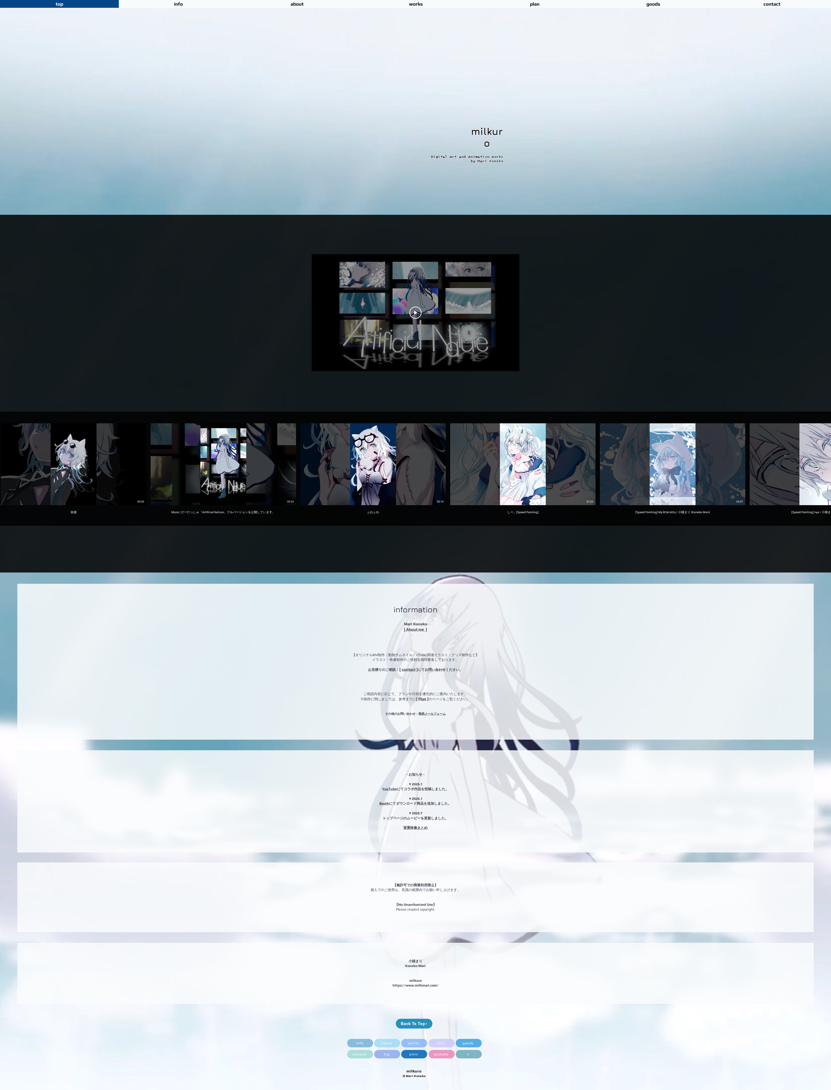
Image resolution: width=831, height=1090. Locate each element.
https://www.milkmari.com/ (415, 985)
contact (409, 669)
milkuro (487, 137)
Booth (384, 803)
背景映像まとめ (415, 828)
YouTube (389, 789)
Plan (422, 699)
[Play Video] (415, 313)
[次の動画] (825, 463)
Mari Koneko (415, 624)
